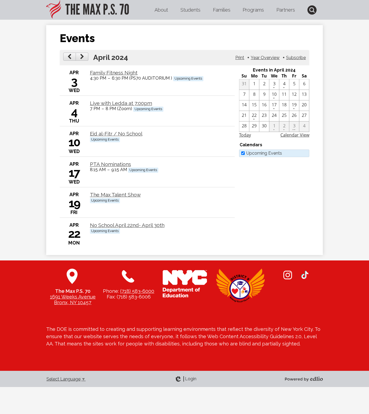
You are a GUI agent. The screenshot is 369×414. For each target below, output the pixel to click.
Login (185, 379)
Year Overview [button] (265, 57)
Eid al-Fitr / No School (116, 134)
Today (245, 135)
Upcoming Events (264, 153)
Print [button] (239, 57)
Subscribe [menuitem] (296, 57)
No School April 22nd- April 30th (127, 225)
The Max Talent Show (115, 195)
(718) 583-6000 (137, 291)
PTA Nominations (110, 164)
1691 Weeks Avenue (73, 297)
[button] (161, 10)
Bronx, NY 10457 (72, 302)
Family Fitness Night (113, 73)
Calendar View (294, 135)
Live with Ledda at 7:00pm (121, 103)
